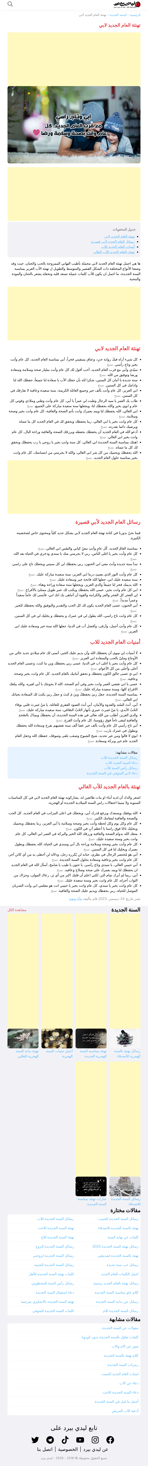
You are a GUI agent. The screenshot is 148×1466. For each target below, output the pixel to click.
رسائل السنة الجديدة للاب (119, 758)
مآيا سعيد (75, 899)
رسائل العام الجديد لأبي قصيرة (113, 242)
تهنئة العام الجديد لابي (119, 236)
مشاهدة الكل (17, 910)
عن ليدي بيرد (95, 1449)
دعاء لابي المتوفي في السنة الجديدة (112, 773)
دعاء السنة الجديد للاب (122, 763)
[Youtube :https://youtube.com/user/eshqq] (80, 1443)
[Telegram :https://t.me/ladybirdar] (50, 1443)
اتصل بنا (45, 1449)
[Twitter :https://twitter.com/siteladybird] (35, 1443)
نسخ (110, 364)
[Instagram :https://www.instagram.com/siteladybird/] (95, 1443)
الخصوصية (68, 1449)
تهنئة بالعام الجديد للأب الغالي (114, 252)
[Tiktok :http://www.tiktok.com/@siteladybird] (65, 1443)
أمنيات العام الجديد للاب (118, 247)
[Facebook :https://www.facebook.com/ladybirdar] (110, 1443)
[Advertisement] (74, 59)
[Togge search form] (10, 4)
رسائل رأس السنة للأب (121, 768)
